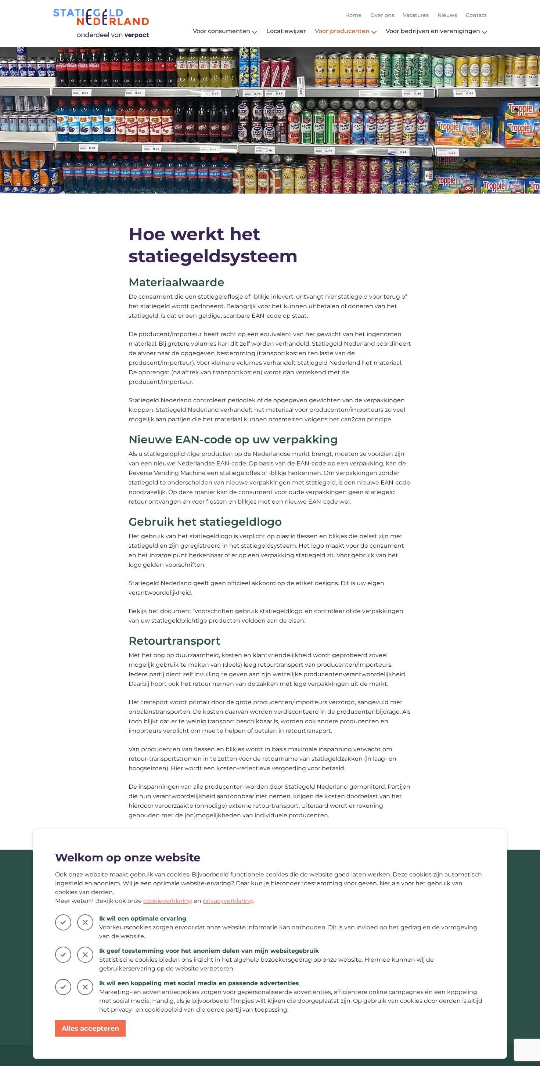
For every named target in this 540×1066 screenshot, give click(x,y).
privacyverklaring (228, 900)
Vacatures (416, 15)
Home (353, 15)
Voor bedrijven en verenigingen (433, 31)
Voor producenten (342, 31)
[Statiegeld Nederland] (101, 23)
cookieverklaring (167, 900)
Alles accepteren (90, 1028)
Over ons (382, 15)
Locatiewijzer (286, 31)
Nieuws (447, 15)
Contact (476, 15)
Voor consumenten (221, 31)
